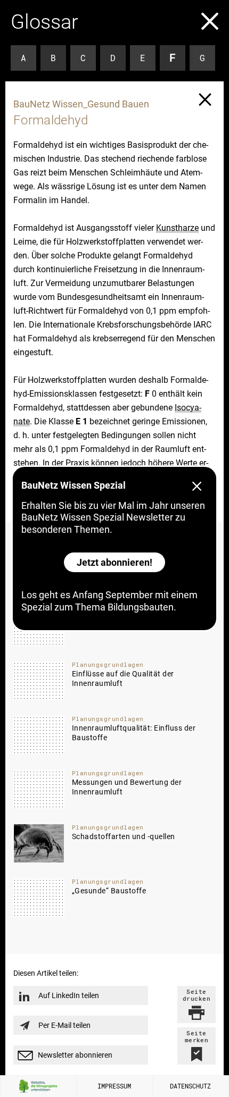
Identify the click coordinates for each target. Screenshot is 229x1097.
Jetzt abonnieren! (114, 562)
